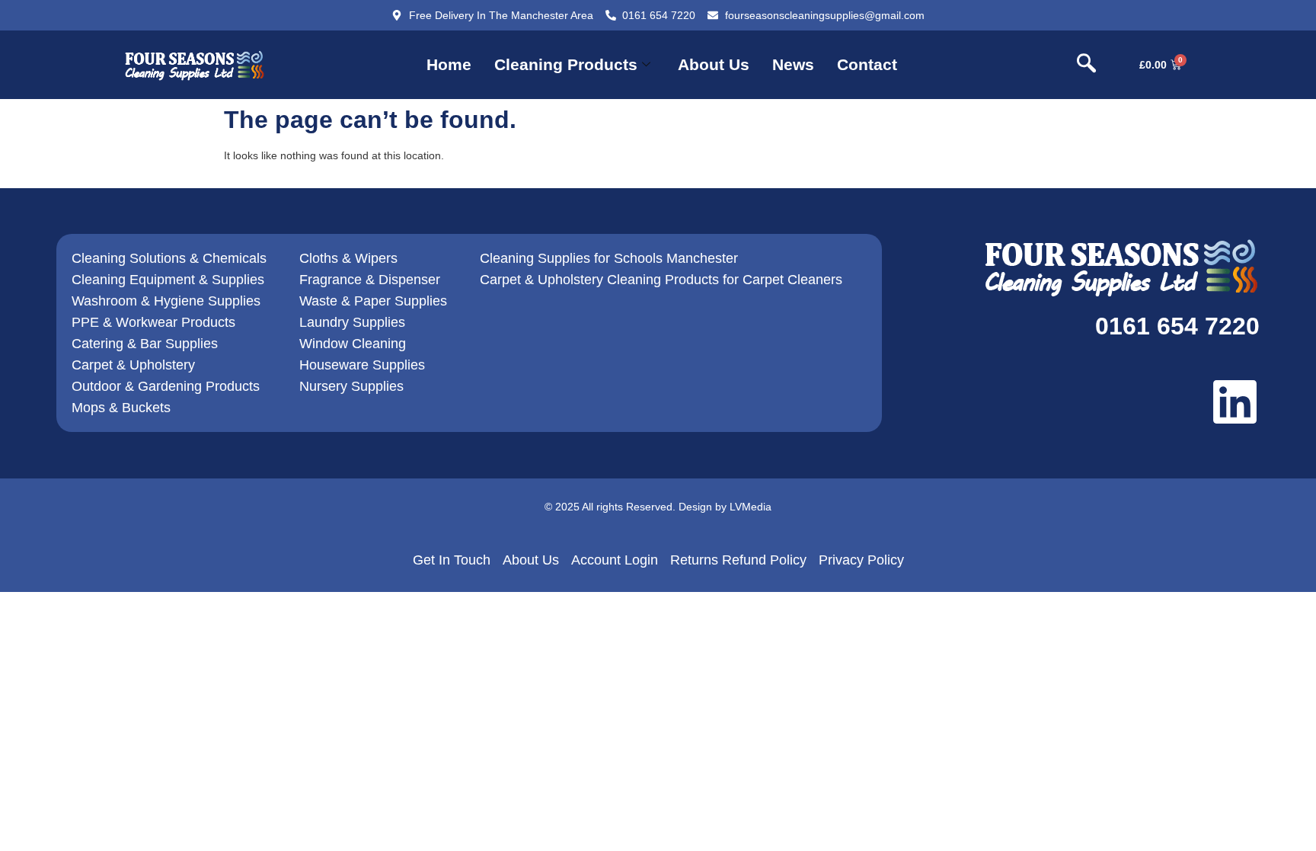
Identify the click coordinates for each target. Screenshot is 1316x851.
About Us (713, 64)
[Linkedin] (1235, 402)
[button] (1086, 65)
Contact (867, 64)
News (793, 64)
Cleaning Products (565, 64)
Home (448, 64)
